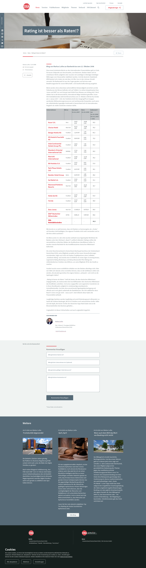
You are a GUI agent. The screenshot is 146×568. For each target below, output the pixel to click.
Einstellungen (39, 562)
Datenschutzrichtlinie (66, 556)
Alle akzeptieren (12, 562)
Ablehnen (26, 562)
